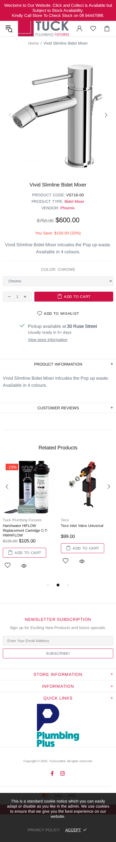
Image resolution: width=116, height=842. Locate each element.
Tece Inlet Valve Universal (82, 526)
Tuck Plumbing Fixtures (43, 28)
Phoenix (67, 208)
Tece (65, 520)
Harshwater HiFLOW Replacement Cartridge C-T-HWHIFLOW (25, 530)
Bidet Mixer (74, 201)
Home (33, 43)
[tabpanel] (29, 521)
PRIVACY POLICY (44, 830)
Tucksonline (57, 761)
